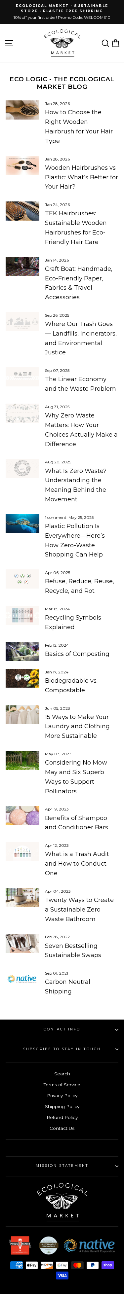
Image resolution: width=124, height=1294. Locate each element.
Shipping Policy (62, 1106)
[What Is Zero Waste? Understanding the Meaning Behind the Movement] (22, 468)
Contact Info (62, 1029)
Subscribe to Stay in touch (62, 1049)
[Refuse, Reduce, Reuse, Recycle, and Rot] (22, 579)
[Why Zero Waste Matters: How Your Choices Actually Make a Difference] (22, 413)
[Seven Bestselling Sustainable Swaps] (22, 943)
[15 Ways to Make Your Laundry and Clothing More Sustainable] (22, 714)
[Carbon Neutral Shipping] (22, 979)
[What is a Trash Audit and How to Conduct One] (22, 851)
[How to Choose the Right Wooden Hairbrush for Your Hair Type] (22, 110)
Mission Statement (62, 1166)
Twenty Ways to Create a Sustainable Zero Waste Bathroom (79, 909)
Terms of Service (62, 1084)
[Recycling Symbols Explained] (22, 615)
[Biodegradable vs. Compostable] (22, 678)
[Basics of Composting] (22, 651)
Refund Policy (62, 1117)
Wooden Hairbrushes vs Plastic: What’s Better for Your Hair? (81, 177)
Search (62, 1073)
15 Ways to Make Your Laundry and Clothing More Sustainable (77, 726)
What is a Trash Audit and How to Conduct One (77, 863)
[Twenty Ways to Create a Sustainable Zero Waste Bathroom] (22, 897)
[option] (62, 11)
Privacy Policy (62, 1095)
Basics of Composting (77, 654)
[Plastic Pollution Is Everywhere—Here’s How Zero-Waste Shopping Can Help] (22, 523)
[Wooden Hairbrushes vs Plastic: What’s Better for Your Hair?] (22, 165)
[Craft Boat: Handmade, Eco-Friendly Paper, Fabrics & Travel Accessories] (22, 266)
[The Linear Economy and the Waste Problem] (22, 376)
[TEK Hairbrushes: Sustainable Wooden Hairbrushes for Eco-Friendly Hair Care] (22, 211)
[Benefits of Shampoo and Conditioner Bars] (22, 815)
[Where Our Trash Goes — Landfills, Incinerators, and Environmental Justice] (22, 321)
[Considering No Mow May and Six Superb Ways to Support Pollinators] (22, 760)
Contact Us (62, 1128)
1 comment (56, 517)
